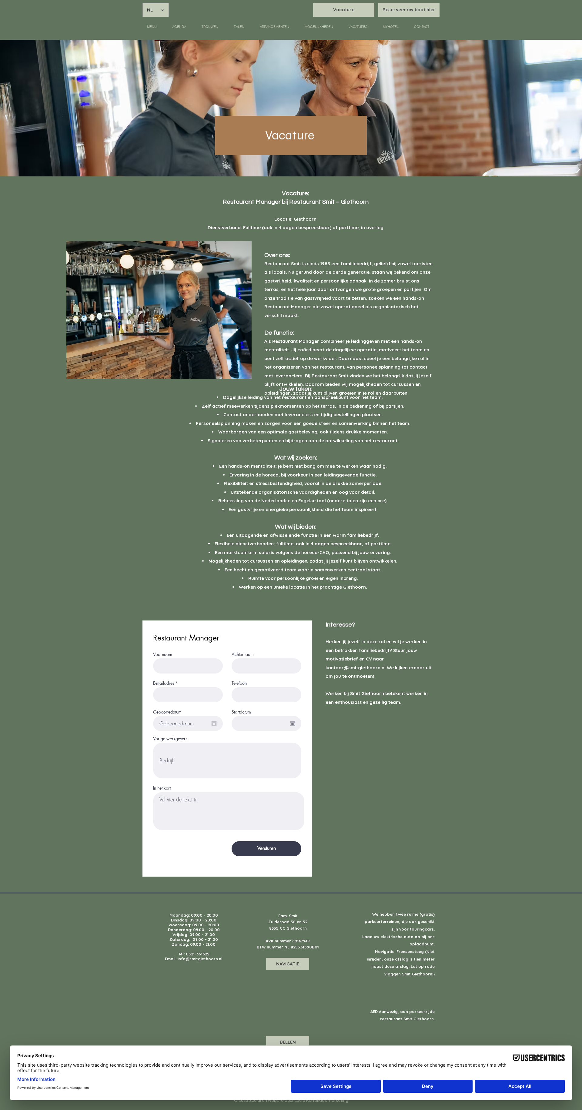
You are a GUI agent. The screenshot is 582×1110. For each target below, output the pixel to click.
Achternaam (243, 654)
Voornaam (162, 654)
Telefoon (239, 683)
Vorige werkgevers (170, 739)
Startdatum (241, 712)
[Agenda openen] (214, 723)
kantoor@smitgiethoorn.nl (356, 667)
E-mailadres (163, 683)
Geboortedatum (167, 712)
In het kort (162, 788)
